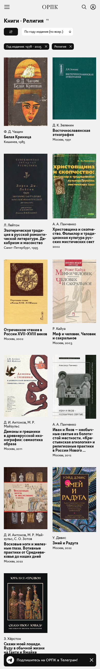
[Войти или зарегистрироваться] (93, 7)
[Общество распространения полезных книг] (50, 7)
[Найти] (82, 7)
